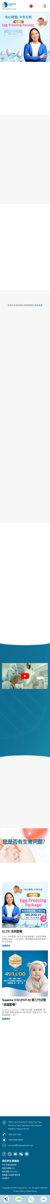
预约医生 (25, 282)
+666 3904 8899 (15, 1140)
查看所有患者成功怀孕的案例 (25, 273)
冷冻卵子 (5, 1178)
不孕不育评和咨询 (9, 1165)
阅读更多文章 (25, 1111)
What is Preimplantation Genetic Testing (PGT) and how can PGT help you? (23, 1054)
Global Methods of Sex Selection (24, 1082)
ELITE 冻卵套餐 (12, 931)
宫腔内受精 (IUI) (8, 1168)
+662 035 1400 (14, 1134)
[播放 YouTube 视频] (25, 676)
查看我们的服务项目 (25, 195)
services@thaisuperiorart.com (20, 1145)
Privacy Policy (19, 1191)
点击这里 (38, 305)
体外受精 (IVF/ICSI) (9, 1171)
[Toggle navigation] (44, 6)
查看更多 (6, 945)
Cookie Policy (31, 1191)
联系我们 (25, 849)
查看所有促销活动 (25, 1027)
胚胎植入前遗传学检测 (11, 1175)
